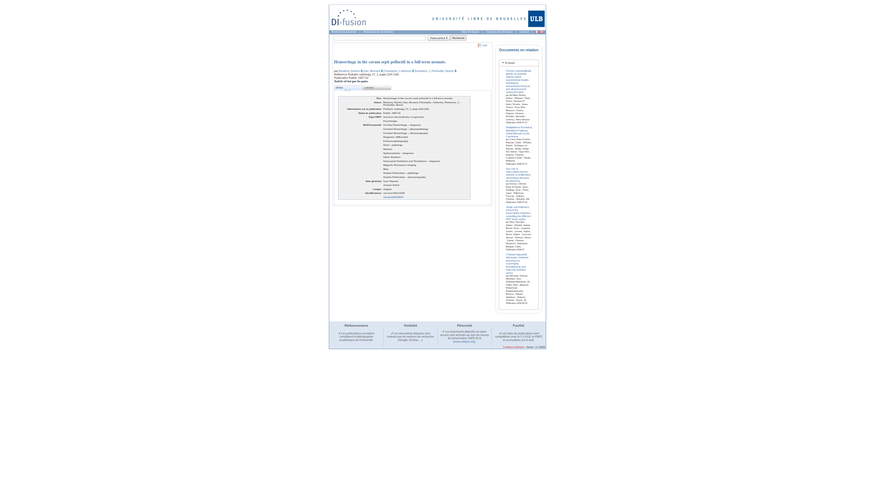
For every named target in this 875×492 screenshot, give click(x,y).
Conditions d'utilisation (513, 347)
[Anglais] (542, 32)
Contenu (369, 88)
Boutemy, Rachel (349, 71)
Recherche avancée (344, 31)
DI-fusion (510, 63)
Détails (339, 88)
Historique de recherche (378, 31)
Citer (484, 45)
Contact (524, 31)
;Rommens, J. (422, 71)
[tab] (519, 63)
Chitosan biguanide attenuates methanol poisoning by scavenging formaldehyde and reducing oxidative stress (517, 263)
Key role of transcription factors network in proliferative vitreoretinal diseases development (518, 174)
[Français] (537, 32)
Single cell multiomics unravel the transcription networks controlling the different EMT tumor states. (518, 212)
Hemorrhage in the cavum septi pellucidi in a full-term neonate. (390, 62)
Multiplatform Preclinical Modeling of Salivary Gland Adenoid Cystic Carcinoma (519, 132)
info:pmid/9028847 (393, 197)
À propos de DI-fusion (499, 31)
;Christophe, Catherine (397, 71)
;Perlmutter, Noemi (442, 71)
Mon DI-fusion (470, 31)
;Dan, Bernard (371, 71)
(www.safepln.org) (464, 341)
